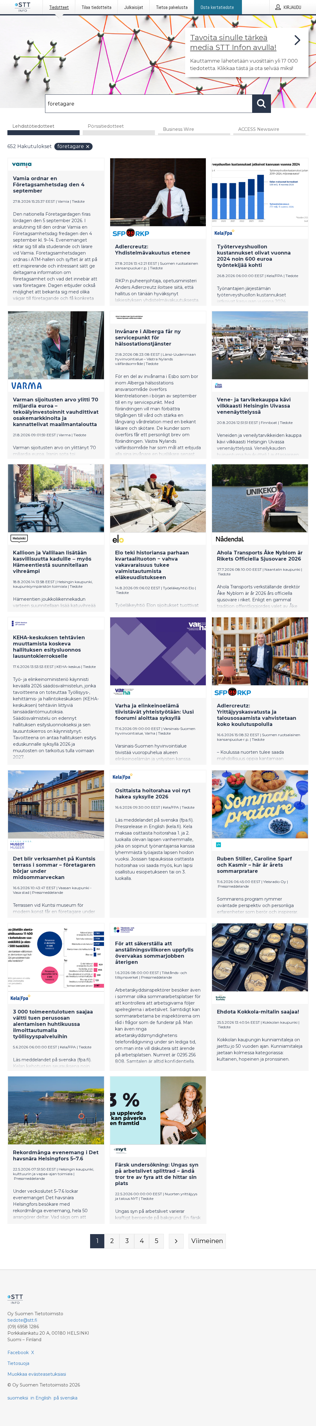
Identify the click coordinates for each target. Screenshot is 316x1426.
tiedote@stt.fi (22, 1320)
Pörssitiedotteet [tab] (106, 126)
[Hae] (261, 103)
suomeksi (17, 1398)
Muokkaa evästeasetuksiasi (36, 1374)
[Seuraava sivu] (176, 1241)
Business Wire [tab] (178, 129)
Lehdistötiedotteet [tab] (33, 126)
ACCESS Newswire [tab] (258, 129)
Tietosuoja (18, 1363)
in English (41, 1398)
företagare (70, 146)
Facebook (18, 1352)
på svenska (65, 1398)
